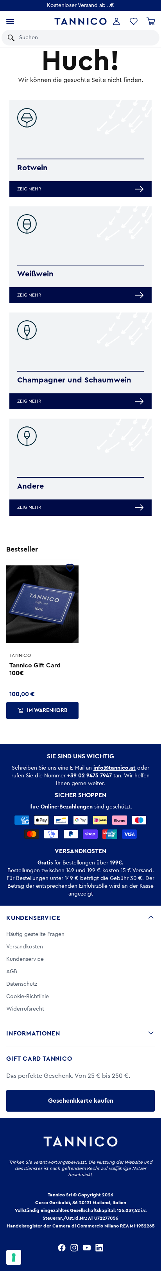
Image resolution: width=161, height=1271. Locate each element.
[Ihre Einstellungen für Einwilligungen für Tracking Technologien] (13, 1257)
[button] (142, 37)
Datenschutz (21, 984)
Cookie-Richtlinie (27, 996)
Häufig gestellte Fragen (35, 934)
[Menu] (10, 21)
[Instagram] (74, 1247)
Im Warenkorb (47, 710)
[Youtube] (86, 1247)
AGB (11, 971)
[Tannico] (80, 21)
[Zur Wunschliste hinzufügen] (70, 567)
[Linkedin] (99, 1247)
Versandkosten (24, 947)
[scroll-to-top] (151, 1233)
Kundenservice (33, 918)
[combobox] (71, 37)
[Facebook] (61, 1247)
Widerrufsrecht (25, 1009)
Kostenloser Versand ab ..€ (80, 5)
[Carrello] (150, 21)
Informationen (33, 1033)
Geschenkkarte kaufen (80, 1101)
